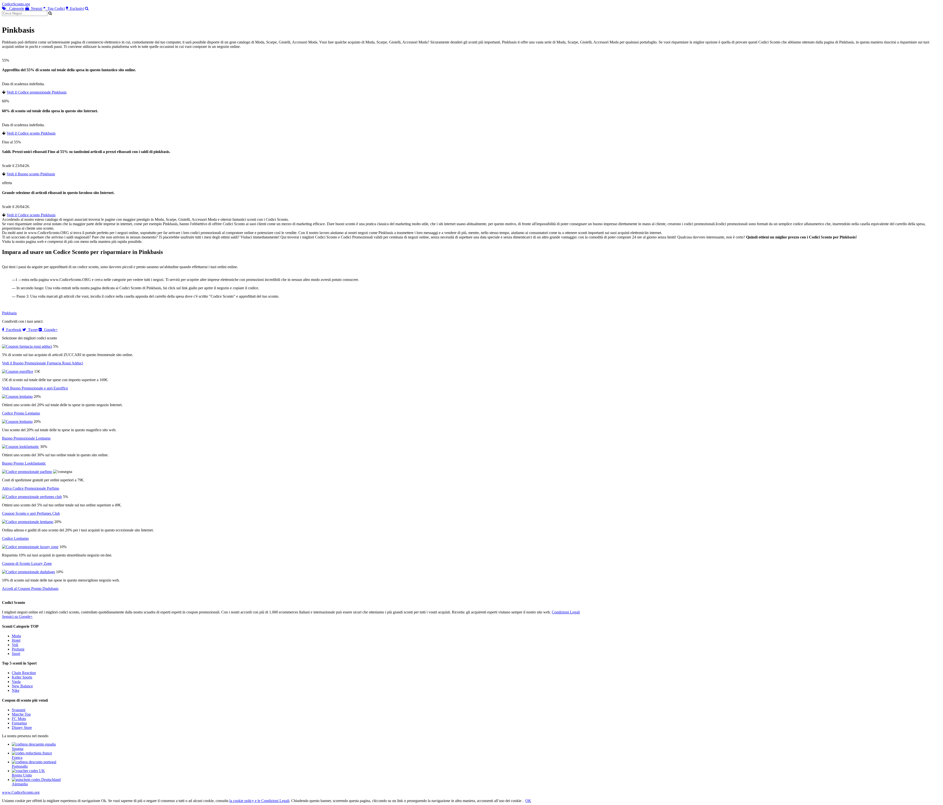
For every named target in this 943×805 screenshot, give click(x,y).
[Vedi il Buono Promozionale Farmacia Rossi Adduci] (27, 346)
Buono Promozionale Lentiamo (26, 438)
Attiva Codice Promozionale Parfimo (30, 488)
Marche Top (21, 714)
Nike (15, 690)
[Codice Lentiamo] (27, 522)
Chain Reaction (24, 673)
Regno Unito (22, 775)
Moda (16, 636)
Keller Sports (22, 677)
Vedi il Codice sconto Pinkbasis (31, 133)
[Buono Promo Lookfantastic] (20, 446)
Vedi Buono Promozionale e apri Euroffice (35, 388)
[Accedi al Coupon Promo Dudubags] (28, 572)
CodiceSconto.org (16, 4)
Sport (16, 654)
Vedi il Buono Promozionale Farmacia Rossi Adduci (42, 363)
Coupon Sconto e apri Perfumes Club (31, 513)
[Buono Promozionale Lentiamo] (17, 421)
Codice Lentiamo (15, 538)
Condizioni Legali (566, 612)
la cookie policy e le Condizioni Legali (259, 801)
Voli (15, 645)
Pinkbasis (9, 313)
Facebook (12, 330)
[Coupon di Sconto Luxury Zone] (30, 547)
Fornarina (19, 723)
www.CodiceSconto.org (21, 792)
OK (528, 801)
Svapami (18, 710)
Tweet (32, 330)
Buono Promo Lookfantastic (24, 463)
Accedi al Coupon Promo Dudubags (30, 588)
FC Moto (19, 719)
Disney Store (22, 727)
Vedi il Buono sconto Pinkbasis (31, 174)
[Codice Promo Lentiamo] (17, 396)
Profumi (18, 649)
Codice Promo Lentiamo (21, 413)
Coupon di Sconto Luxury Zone (27, 563)
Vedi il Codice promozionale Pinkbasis (37, 92)
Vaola (16, 682)
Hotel (16, 640)
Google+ (50, 330)
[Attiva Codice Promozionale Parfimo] (27, 472)
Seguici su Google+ (17, 616)
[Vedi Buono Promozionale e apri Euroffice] (17, 371)
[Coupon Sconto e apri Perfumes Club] (32, 497)
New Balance (22, 686)
